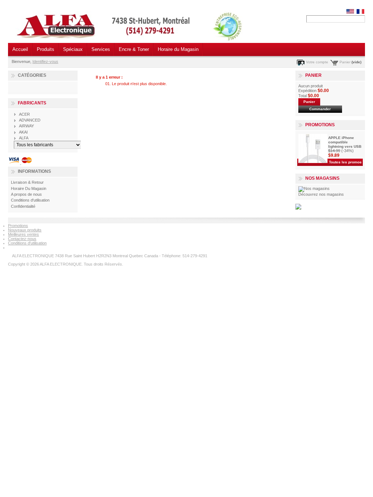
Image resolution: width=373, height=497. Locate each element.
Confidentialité (23, 206)
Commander (320, 109)
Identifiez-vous (45, 61)
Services (100, 49)
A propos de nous (26, 194)
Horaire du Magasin (178, 49)
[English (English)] (350, 12)
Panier (344, 62)
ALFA (23, 138)
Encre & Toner (134, 49)
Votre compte (317, 62)
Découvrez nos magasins (321, 194)
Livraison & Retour (27, 182)
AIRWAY (26, 126)
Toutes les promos (345, 162)
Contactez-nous (22, 238)
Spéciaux (73, 49)
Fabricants (32, 103)
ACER (24, 114)
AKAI (23, 132)
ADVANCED (29, 120)
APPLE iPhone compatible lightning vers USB (344, 142)
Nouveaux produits (25, 230)
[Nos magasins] (314, 188)
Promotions (320, 124)
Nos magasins (322, 178)
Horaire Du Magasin (28, 188)
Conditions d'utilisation (30, 200)
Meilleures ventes (23, 234)
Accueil (20, 49)
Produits (45, 49)
